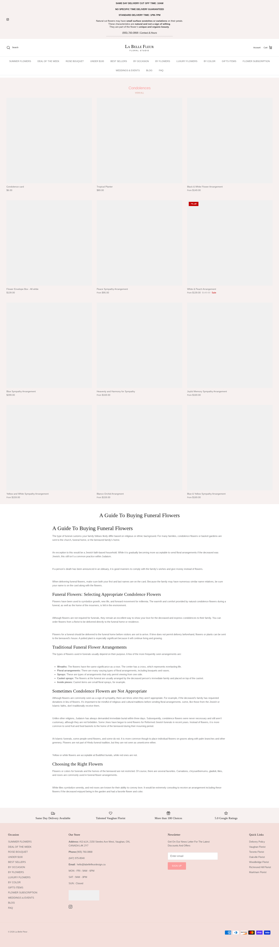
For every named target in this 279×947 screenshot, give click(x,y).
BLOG (149, 70)
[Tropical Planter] (139, 140)
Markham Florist (257, 872)
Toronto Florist (256, 851)
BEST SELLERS (118, 61)
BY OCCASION (141, 61)
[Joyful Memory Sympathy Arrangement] (230, 345)
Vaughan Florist (257, 846)
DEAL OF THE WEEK (48, 61)
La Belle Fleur (21, 932)
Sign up (177, 866)
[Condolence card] (49, 140)
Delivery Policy (257, 841)
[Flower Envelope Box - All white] (49, 243)
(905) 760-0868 (130, 32)
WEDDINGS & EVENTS (128, 70)
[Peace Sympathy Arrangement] (139, 243)
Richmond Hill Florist (260, 867)
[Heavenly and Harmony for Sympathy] (139, 345)
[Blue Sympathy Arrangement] (49, 345)
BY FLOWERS (162, 61)
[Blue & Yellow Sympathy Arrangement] (230, 447)
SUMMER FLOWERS (20, 61)
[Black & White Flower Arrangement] (230, 140)
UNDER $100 (97, 61)
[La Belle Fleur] (139, 47)
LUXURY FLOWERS (186, 61)
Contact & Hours (148, 32)
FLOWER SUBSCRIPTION (256, 61)
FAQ (161, 70)
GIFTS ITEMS (229, 61)
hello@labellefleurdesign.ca (91, 864)
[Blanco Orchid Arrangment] (139, 447)
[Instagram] (7, 19)
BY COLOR (209, 61)
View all (139, 93)
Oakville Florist (257, 857)
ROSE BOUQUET (75, 61)
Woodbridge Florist (259, 862)
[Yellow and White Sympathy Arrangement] (49, 447)
